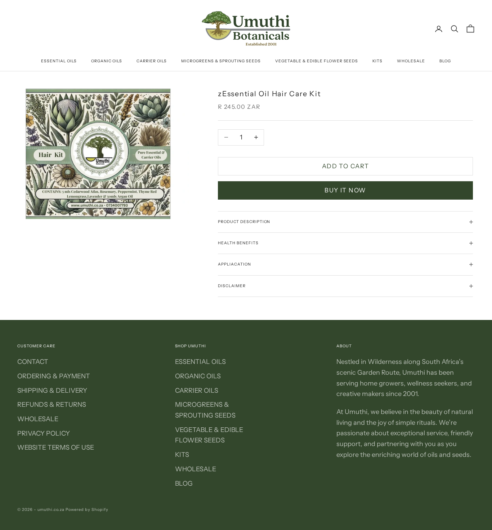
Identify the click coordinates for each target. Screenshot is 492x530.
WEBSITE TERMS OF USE (55, 447)
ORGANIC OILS (106, 61)
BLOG (445, 61)
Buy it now (345, 190)
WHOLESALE (411, 61)
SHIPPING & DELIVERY (52, 391)
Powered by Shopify (87, 509)
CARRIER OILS (152, 61)
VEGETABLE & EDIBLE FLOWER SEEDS (316, 61)
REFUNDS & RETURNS (51, 405)
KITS (377, 61)
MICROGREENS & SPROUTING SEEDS (221, 61)
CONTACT (32, 362)
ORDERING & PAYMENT (53, 376)
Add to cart (345, 166)
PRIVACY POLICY (43, 433)
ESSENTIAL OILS (59, 61)
